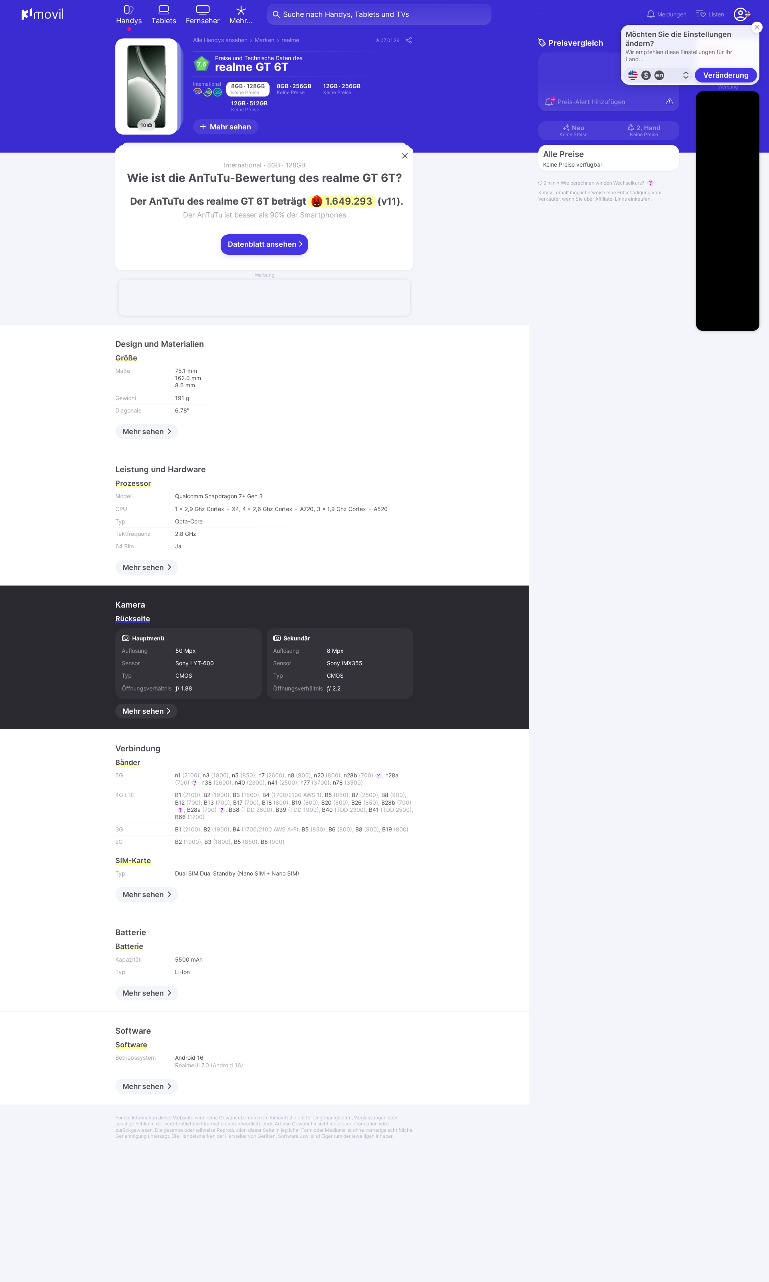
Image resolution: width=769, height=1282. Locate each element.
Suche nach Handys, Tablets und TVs (346, 14)
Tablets (163, 20)
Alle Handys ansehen (220, 39)
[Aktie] (408, 40)
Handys (129, 20)
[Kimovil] (42, 14)
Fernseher (203, 20)
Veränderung (726, 75)
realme (290, 39)
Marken (264, 39)
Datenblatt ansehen (263, 244)
